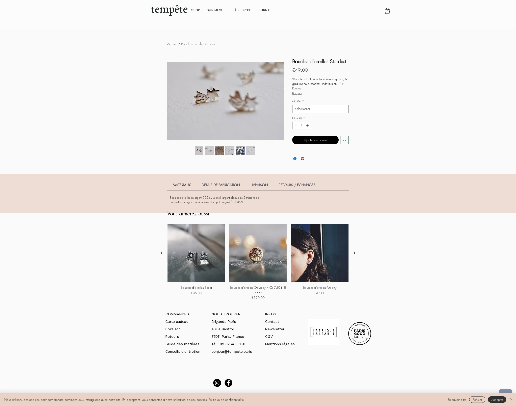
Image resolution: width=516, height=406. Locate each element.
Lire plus (297, 93)
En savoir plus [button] (457, 399)
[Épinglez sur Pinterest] (302, 158)
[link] (387, 11)
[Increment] (307, 125)
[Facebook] (228, 383)
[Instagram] (217, 383)
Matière (298, 101)
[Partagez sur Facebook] (294, 158)
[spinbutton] (301, 125)
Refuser (477, 399)
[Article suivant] (354, 253)
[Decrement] (295, 125)
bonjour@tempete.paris (231, 351)
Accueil (172, 44)
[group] (258, 262)
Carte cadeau (176, 321)
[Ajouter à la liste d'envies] (344, 140)
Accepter (497, 399)
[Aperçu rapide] (196, 253)
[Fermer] (511, 399)
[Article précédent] (161, 253)
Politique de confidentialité (226, 399)
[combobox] (320, 109)
